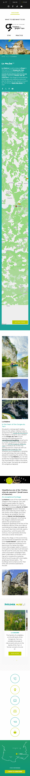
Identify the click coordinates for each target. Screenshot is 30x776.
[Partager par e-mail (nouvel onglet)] (12, 89)
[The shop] (15, 732)
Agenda (15, 2)
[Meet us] (15, 689)
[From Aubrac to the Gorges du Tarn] (15, 27)
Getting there (20, 322)
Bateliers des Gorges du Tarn (11, 449)
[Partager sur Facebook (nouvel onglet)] (2, 89)
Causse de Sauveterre (20, 433)
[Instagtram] (8, 7)
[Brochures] (15, 700)
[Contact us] (15, 678)
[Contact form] (15, 721)
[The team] (15, 711)
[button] (20, 2)
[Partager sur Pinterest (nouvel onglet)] (9, 89)
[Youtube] (21, 7)
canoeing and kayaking (10, 440)
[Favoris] (25, 2)
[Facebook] (13, 7)
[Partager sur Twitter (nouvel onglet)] (6, 89)
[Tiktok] (17, 7)
